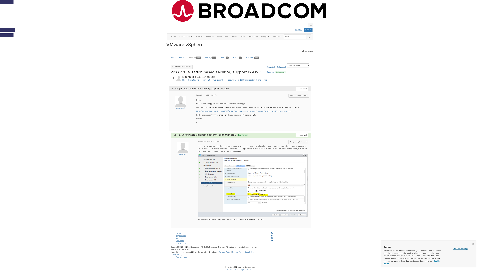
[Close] (473, 244)
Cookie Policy (238, 252)
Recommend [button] (302, 89)
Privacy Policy (225, 252)
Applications (181, 236)
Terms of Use (181, 257)
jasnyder (182, 154)
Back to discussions (182, 67)
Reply (292, 95)
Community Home (176, 58)
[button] (310, 25)
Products (179, 233)
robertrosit (180, 108)
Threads (194, 58)
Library (210, 58)
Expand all (270, 67)
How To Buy (181, 243)
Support (179, 238)
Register (298, 30)
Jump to (276, 72)
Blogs (224, 58)
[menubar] (299, 29)
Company (180, 241)
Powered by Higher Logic (240, 269)
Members (252, 58)
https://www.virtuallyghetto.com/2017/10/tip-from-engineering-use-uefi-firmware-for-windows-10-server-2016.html (244, 111)
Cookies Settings (460, 248)
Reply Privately (301, 95)
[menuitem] (299, 29)
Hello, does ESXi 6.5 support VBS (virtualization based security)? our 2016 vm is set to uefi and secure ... (225, 80)
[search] (308, 37)
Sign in (308, 30)
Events (237, 58)
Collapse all (281, 67)
